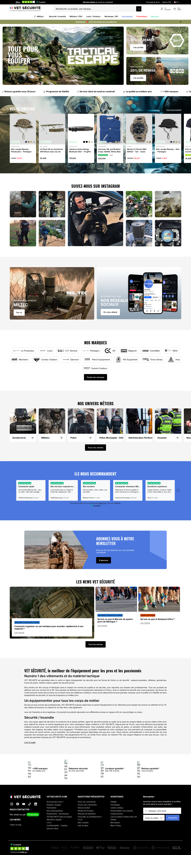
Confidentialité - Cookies (57, 825)
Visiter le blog (15, 825)
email (16, 814)
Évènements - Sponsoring (57, 814)
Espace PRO (166, 2)
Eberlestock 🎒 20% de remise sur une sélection (96, 22)
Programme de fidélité (51, 91)
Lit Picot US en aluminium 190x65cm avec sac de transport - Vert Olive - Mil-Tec (51, 152)
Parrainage (115, 805)
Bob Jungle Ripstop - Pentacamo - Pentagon (21, 150)
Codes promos (116, 814)
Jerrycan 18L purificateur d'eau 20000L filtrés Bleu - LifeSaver (109, 151)
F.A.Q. (80, 819)
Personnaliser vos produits (121, 811)
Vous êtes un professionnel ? (90, 817)
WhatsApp (33, 814)
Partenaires (51, 808)
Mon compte (83, 822)
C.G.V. (49, 822)
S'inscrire (172, 818)
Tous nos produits (173, 110)
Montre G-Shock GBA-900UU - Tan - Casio (137, 150)
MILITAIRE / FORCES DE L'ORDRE (27, 622)
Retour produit (84, 808)
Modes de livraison (86, 811)
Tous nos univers (95, 447)
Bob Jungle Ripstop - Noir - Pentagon (168, 150)
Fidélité (113, 802)
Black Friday (115, 825)
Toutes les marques (95, 377)
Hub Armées (83, 825)
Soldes (113, 819)
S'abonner (103, 560)
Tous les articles (95, 644)
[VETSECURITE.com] (25, 8)
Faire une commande (87, 802)
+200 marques (164, 91)
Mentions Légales (54, 819)
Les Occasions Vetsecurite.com (123, 817)
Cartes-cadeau (116, 808)
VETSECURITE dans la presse (59, 817)
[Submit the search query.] (138, 8)
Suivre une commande (87, 805)
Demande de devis (153, 2)
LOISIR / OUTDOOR (148, 615)
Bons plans (115, 822)
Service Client (52, 828)
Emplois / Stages (54, 805)
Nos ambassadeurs (55, 811)
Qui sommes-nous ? (55, 802)
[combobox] (155, 818)
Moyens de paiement (87, 814)
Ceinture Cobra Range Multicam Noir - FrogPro (80, 150)
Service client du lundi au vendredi (91, 91)
